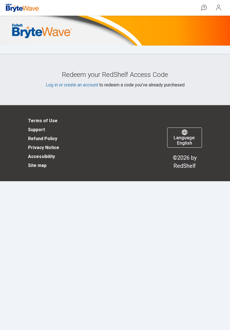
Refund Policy (42, 138)
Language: (185, 140)
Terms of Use (43, 120)
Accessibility (41, 156)
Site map (37, 165)
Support (36, 129)
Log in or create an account (72, 85)
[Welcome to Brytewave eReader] (22, 8)
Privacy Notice (43, 147)
